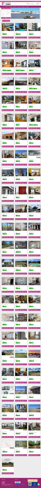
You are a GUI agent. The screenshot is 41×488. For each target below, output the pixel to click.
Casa (3, 32)
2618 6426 (3, 483)
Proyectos (23, 6)
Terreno (30, 413)
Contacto (27, 6)
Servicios (18, 6)
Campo (3, 449)
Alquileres (10, 6)
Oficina (3, 68)
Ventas (6, 6)
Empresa (17, 104)
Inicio (3, 6)
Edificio (3, 395)
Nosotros (14, 6)
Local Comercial (32, 86)
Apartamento (31, 32)
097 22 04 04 (3, 481)
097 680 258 (3, 482)
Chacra (3, 86)
